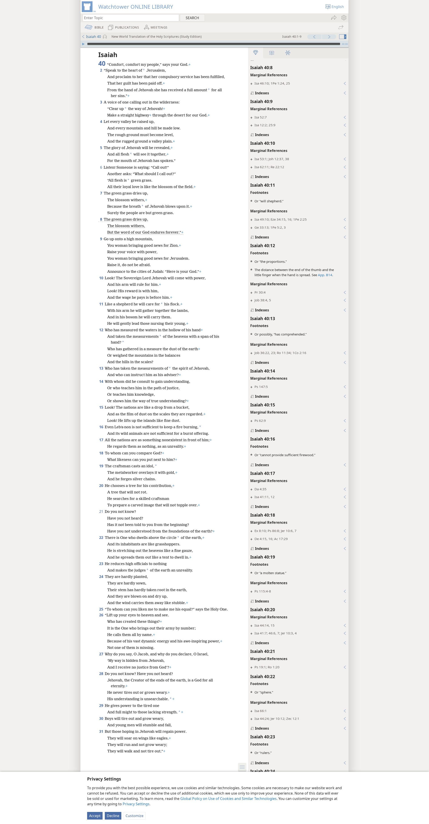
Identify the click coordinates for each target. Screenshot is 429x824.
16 (101, 426)
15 (101, 407)
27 (101, 654)
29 (101, 705)
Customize (134, 815)
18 (101, 453)
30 (101, 718)
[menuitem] (343, 17)
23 (101, 563)
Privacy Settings (136, 803)
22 (101, 537)
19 (101, 466)
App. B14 (325, 275)
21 (101, 511)
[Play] (83, 44)
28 (101, 673)
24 (101, 576)
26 (101, 615)
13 (101, 368)
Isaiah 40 (93, 36)
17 (101, 439)
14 (101, 381)
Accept (95, 815)
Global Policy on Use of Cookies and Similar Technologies (228, 798)
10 (101, 277)
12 (101, 329)
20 (101, 485)
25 (101, 609)
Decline (113, 815)
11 (101, 304)
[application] (214, 44)
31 (101, 731)
